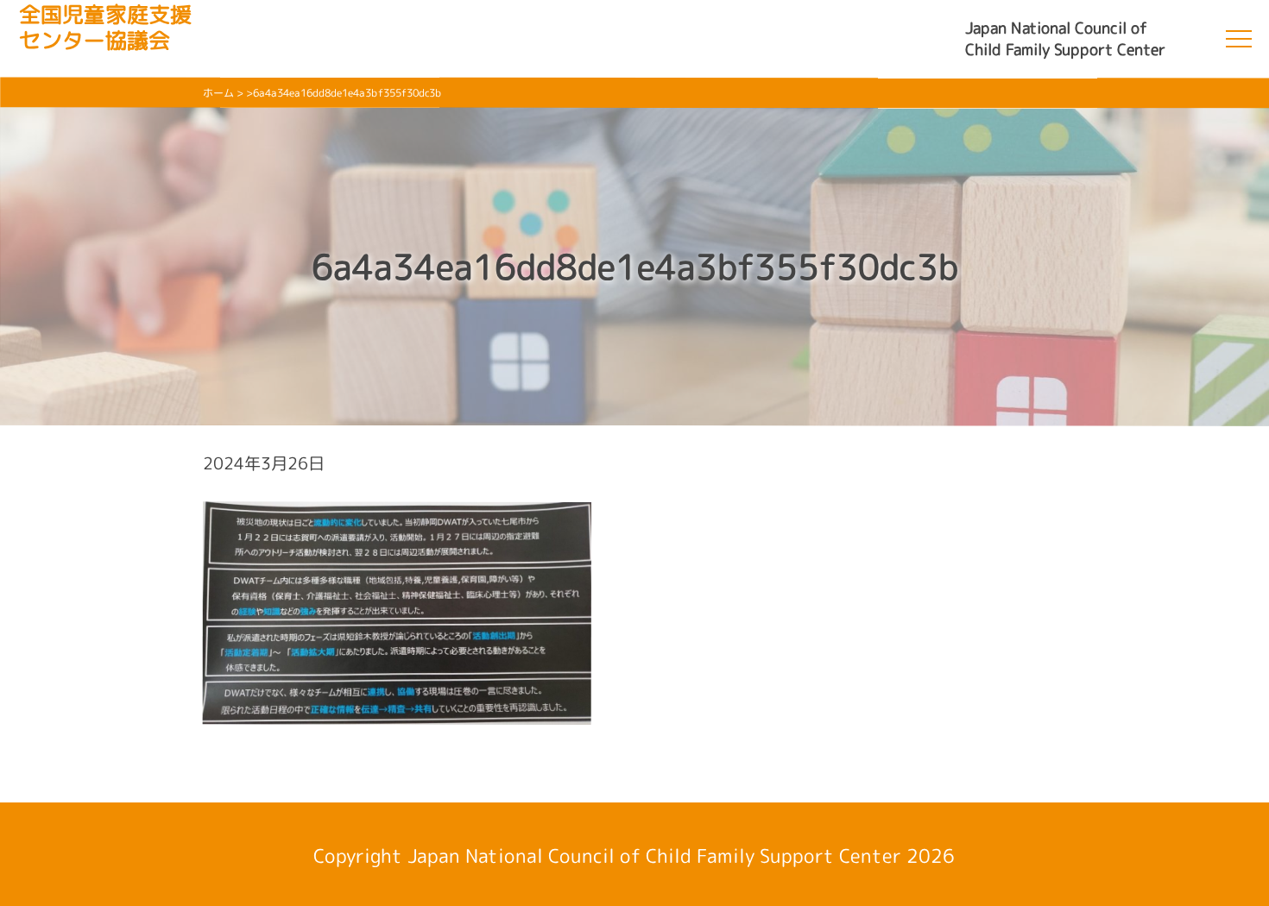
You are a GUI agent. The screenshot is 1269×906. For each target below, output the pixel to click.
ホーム (218, 92)
